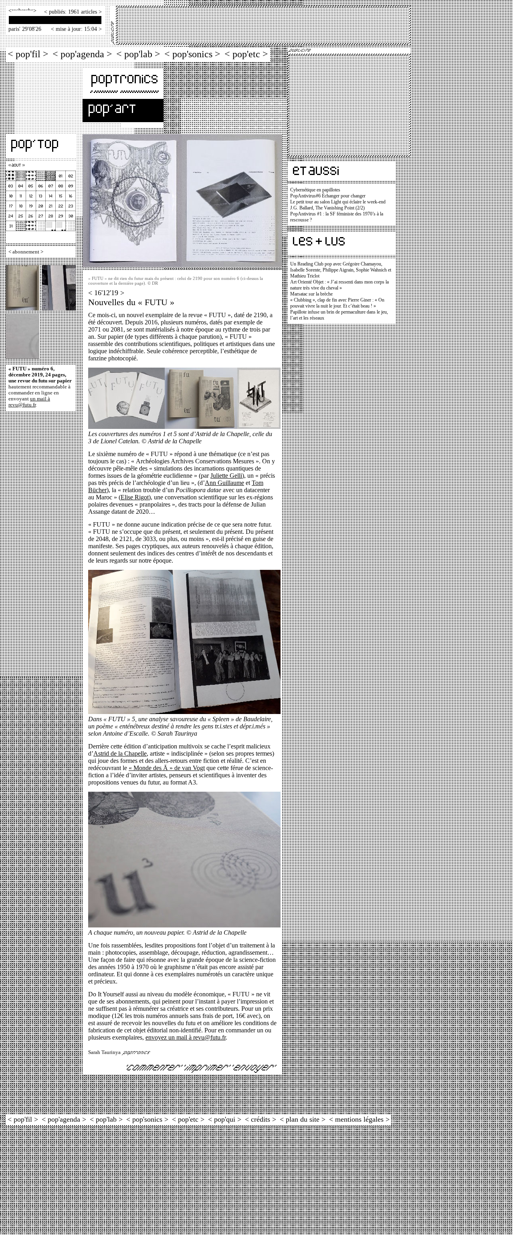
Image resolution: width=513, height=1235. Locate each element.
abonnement (25, 252)
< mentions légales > (359, 1119)
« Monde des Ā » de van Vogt (167, 767)
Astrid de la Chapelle (120, 753)
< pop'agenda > (82, 53)
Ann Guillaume (224, 482)
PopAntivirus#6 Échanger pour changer (328, 195)
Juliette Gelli (226, 475)
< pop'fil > (28, 53)
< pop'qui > (224, 1119)
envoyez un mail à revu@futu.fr (185, 1037)
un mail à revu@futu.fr (29, 402)
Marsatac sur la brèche (311, 294)
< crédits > (260, 1119)
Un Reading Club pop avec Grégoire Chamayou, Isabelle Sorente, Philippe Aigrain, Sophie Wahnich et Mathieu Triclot (340, 269)
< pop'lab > (138, 53)
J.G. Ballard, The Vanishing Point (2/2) (327, 207)
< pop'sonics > (192, 53)
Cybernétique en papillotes (315, 189)
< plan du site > (302, 1119)
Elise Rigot (135, 497)
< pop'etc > (246, 53)
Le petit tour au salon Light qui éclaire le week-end (338, 201)
